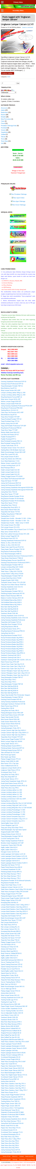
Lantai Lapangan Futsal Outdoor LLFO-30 (14, 856)
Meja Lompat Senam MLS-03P (10, 933)
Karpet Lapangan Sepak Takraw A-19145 (13, 1048)
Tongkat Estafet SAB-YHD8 (9, 580)
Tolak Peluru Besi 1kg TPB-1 (10, 788)
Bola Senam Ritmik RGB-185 (10, 719)
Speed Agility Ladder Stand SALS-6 (12, 971)
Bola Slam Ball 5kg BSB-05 (9, 688)
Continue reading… (8, 73)
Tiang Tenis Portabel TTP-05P (10, 417)
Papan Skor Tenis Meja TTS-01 (11, 1128)
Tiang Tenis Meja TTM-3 (8, 682)
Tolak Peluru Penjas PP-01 (9, 1092)
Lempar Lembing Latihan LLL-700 (11, 794)
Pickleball (4, 128)
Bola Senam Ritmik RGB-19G (10, 509)
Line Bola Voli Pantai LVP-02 (10, 434)
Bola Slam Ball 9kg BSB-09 (9, 607)
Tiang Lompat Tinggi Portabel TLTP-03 (13, 739)
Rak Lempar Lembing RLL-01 (10, 927)
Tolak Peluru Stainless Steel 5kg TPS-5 (13, 1088)
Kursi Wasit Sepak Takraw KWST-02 (12, 1070)
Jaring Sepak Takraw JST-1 (9, 743)
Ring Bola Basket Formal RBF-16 (11, 397)
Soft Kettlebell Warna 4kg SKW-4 (11, 604)
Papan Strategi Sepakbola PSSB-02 (12, 841)
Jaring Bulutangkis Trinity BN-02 (11, 1152)
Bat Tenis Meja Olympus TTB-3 (11, 1121)
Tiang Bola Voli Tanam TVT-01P (11, 938)
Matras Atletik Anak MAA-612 (10, 432)
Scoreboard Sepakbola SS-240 (10, 869)
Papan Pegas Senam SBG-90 (10, 1106)
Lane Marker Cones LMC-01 (10, 1015)
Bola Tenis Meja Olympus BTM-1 (11, 1024)
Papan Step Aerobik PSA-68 (10, 717)
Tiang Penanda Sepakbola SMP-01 (12, 1097)
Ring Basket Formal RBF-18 (10, 1079)
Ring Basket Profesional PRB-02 (11, 428)
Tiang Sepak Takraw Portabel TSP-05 (12, 549)
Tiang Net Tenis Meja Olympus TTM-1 (13, 980)
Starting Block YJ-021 (8, 516)
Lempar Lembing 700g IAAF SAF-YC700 (13, 805)
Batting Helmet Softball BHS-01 (11, 1028)
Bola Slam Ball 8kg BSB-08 (9, 609)
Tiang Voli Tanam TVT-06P (9, 481)
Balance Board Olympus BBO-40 (11, 595)
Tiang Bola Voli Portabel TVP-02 (11, 916)
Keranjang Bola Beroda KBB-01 (11, 931)
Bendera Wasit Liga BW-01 (9, 951)
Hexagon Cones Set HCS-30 (10, 852)
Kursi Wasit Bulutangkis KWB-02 (11, 1072)
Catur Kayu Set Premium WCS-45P (12, 412)
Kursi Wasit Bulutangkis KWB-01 (11, 554)
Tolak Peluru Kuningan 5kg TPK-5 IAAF (13, 1061)
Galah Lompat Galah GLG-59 (10, 474)
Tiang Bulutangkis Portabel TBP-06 (12, 697)
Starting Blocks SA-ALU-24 (9, 410)
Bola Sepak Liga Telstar (8, 757)
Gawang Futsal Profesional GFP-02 (12, 384)
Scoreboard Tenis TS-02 (8, 772)
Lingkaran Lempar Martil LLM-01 (11, 768)
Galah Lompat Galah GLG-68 (10, 470)
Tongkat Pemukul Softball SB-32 (11, 1033)
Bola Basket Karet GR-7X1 (9, 538)
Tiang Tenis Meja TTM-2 (8, 679)
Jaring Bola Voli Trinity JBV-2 (10, 774)
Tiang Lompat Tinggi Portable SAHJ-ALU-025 (15, 898)
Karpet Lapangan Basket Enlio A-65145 (13, 1052)
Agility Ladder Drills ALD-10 (9, 955)
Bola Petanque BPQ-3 (8, 467)
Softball (3, 134)
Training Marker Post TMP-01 (10, 1101)
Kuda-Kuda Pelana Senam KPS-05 (12, 783)
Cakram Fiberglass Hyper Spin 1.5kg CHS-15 (15, 673)
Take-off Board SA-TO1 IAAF (10, 752)
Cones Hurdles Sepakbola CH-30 (11, 1008)
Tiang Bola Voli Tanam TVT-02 (10, 935)
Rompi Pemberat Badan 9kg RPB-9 (12, 651)
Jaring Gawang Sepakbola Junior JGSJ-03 (14, 618)
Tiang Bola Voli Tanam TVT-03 (10, 865)
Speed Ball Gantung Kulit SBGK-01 (12, 960)
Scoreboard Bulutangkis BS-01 (10, 1134)
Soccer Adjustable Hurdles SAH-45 (12, 1013)
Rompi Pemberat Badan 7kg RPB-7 (12, 646)
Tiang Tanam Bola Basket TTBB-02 (12, 558)
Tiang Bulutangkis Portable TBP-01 (12, 386)
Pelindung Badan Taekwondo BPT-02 (12, 748)
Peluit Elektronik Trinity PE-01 (10, 1110)
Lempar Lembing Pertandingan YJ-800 (13, 814)
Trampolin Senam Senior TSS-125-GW (13, 582)
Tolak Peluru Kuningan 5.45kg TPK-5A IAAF (14, 891)
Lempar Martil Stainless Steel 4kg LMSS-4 (14, 913)
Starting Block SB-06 (7, 708)
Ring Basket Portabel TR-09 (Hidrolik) (13, 501)
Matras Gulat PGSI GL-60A (9, 1125)
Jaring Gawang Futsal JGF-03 (10, 977)
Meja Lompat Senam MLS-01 (10, 995)
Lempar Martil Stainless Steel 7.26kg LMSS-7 (15, 905)
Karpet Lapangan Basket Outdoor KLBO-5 (14, 863)
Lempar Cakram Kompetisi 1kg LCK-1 (13, 821)
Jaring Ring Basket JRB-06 (9, 626)
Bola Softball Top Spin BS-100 (10, 1037)
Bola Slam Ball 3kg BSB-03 (9, 693)
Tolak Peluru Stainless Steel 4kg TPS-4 (13, 1086)
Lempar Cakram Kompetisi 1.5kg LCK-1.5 (14, 819)
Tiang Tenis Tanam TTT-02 (9, 503)
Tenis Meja (4, 141)
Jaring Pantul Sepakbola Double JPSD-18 (14, 785)
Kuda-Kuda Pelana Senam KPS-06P (12, 715)
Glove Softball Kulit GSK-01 (9, 765)
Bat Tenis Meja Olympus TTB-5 (11, 874)
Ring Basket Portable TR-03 (10, 883)
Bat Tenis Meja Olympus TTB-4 (11, 876)
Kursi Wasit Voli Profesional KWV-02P (13, 478)
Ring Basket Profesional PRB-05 (11, 551)
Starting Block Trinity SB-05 (9, 975)
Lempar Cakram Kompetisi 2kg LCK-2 (13, 816)
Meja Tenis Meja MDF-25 (9, 589)
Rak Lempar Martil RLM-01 (9, 922)
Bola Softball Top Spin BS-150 (10, 1035)
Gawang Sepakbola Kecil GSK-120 (12, 997)
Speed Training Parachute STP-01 (11, 966)
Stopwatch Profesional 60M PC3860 (12, 1112)
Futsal (3, 123)
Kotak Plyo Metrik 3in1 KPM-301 (11, 459)
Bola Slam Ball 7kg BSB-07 (9, 611)
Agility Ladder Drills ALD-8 (9, 847)
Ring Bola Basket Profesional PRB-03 (13, 631)
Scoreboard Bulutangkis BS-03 (10, 1057)
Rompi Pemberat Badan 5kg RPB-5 (12, 642)
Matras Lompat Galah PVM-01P (11, 403)
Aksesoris (4, 108)
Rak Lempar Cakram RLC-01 (10, 929)
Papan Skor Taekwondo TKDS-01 (11, 1066)
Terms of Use (6, 1156)
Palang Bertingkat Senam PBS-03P (12, 713)
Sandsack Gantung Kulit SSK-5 (11, 655)
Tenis (2, 139)
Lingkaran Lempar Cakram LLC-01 (17, 24)
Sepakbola (4, 132)
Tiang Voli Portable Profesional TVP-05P (13, 425)
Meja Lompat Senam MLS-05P (10, 390)
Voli (2, 143)
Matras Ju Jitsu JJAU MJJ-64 (10, 545)
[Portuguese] (9, 90)
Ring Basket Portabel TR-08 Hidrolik (12, 498)
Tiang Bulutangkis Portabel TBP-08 (12, 684)
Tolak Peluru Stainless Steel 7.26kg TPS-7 (14, 1090)
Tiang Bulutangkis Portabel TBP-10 (12, 565)
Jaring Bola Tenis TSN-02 (9, 505)
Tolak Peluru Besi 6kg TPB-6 (10, 1141)
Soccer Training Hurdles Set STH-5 (12, 1011)
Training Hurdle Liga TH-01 (9, 1000)
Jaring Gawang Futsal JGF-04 (10, 1150)
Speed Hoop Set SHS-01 (9, 973)
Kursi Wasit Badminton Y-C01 (10, 461)
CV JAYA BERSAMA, (6, 1162)
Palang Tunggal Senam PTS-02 (11, 759)
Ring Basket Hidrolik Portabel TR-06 (12, 496)
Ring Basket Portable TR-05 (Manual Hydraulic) (16, 880)
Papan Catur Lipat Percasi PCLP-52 (12, 547)
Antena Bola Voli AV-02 (8, 1081)
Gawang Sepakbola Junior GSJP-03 (12, 615)
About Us (14, 1156)
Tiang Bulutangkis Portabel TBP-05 (12, 836)
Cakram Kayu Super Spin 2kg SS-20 (12, 664)
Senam (3, 130)
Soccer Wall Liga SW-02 (8, 988)
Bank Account (29, 1156)
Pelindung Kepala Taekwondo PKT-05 (12, 593)
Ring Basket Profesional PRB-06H (11, 408)
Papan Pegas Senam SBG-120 (11, 1103)
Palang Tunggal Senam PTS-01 (11, 942)
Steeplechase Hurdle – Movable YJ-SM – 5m (15, 520)
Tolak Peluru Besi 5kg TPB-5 (10, 1143)
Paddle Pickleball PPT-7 (8, 437)
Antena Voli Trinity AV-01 (8, 949)
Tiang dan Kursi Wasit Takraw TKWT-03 (13, 584)
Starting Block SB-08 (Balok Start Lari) (13, 450)
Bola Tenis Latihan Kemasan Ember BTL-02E (15, 534)
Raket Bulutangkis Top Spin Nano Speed (13, 829)
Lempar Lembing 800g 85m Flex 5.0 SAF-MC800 (16, 807)
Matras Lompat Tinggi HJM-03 (10, 1059)
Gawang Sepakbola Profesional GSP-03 (13, 381)
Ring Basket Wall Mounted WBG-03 (12, 1039)
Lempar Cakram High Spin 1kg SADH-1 (13, 735)
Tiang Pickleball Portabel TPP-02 (11, 419)
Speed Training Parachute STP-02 (11, 964)
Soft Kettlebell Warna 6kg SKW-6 (11, 602)
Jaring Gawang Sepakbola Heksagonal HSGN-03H (17, 490)
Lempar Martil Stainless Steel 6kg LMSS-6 (14, 907)
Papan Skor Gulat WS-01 (9, 1064)
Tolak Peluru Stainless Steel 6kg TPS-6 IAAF (15, 1041)
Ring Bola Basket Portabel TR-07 (11, 635)
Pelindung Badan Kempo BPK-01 (11, 871)
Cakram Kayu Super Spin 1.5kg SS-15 (13, 666)
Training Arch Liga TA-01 (8, 1002)
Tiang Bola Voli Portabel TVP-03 (11, 622)
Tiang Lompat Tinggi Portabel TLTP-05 (13, 1094)
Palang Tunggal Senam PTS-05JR (11, 476)
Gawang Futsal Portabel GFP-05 (11, 699)
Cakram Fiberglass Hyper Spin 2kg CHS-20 (15, 671)
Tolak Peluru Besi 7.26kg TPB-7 (11, 1139)
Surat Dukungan (6, 1159)
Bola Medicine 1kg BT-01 (9, 388)
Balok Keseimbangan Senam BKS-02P (13, 918)
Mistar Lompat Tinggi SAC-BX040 (11, 741)
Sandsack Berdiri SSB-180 (9, 613)
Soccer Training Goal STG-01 (10, 962)
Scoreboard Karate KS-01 (9, 1130)
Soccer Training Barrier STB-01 (11, 982)
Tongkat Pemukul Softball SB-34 (11, 1030)
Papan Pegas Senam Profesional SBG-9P (14, 1006)
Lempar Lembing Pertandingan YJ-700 (13, 812)
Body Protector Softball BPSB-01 (11, 953)
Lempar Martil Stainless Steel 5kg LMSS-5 (14, 911)
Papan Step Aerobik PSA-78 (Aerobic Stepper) (15, 695)
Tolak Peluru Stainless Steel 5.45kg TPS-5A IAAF (16, 889)
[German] (5, 90)
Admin (19, 27)
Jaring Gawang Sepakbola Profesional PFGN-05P (16, 406)
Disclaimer (22, 1159)
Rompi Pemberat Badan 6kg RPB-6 (12, 644)
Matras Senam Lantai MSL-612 (11, 463)
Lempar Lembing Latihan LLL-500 (11, 790)
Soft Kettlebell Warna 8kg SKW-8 (11, 600)
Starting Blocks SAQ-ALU (9, 801)
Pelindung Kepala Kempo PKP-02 (11, 750)
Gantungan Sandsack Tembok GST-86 (13, 704)
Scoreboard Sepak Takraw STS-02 (12, 1077)
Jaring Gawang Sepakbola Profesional (13, 620)
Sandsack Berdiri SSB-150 (9, 1017)
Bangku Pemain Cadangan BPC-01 (12, 1055)
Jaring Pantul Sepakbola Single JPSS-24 (13, 781)
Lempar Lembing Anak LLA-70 (10, 465)
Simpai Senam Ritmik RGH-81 (10, 724)
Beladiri (3, 117)
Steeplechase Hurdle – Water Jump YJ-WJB (15, 523)
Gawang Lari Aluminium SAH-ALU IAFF (13, 799)
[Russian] (10, 90)
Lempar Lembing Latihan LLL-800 (11, 796)
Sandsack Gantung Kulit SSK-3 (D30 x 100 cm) (16, 659)
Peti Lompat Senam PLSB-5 (10, 456)
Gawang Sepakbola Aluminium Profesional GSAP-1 (17, 556)
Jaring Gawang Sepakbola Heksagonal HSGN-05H (17, 487)
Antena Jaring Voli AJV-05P (9, 423)
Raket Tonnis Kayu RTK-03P (10, 662)
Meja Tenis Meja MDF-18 (9, 777)
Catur (2, 121)
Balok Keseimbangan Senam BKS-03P (13, 452)
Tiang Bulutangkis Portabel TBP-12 (12, 591)
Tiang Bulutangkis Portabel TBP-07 (12, 677)
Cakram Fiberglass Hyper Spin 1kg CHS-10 (15, 675)
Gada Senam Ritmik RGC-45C (10, 721)
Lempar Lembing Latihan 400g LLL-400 (13, 395)
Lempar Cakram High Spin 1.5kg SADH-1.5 (14, 732)
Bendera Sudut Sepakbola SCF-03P (12, 843)
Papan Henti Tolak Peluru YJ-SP (11, 885)
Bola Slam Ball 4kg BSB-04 (9, 690)
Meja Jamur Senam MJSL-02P (10, 399)
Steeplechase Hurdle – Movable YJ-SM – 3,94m (16, 518)
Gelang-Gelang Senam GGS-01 (11, 834)
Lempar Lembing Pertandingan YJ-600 (13, 810)
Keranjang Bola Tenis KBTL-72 (10, 507)
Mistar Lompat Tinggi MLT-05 (10, 536)
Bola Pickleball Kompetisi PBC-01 (11, 441)
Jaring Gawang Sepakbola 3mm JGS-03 (13, 1119)
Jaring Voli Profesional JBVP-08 (11, 485)
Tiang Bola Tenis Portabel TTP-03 (11, 624)
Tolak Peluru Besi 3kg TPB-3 (10, 1147)
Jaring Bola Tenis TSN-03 (9, 492)
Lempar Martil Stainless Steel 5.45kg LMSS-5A (15, 909)
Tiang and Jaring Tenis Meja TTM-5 (12, 827)
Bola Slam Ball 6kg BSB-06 (9, 686)
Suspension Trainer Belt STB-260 (11, 845)
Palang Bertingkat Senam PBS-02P (12, 896)
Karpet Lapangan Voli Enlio (9, 1050)
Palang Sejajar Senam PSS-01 (10, 991)
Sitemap (14, 1159)
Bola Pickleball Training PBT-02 (10, 443)
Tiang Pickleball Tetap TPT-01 (10, 421)
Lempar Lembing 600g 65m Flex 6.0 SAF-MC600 (16, 803)
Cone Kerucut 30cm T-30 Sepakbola (12, 1108)
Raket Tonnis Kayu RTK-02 (9, 706)
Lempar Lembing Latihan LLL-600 (11, 792)
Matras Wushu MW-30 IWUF (10, 1026)
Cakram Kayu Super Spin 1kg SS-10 (12, 668)
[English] (2, 90)
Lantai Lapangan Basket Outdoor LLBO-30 (14, 858)
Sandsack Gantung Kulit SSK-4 (11, 657)
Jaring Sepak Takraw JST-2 (9, 779)
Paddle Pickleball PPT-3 (8, 439)
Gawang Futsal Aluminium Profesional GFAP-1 (15, 562)
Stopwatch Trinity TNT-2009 (9, 1117)
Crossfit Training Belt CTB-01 (10, 838)
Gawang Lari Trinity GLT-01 (9, 726)
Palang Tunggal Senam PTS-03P (11, 894)
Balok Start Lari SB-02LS (9, 984)
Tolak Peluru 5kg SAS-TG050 (10, 569)
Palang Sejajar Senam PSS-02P (11, 900)
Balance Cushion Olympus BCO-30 (12, 598)
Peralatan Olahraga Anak (9, 125)
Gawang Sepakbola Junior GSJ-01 (12, 587)
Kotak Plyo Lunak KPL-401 (9, 454)
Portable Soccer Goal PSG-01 (10, 969)
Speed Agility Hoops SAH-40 (10, 823)
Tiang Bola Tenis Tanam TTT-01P (11, 920)
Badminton (4, 112)
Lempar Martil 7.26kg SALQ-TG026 (12, 573)
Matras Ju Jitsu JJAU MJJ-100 (11, 543)
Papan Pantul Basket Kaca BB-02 (11, 867)
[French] (3, 90)
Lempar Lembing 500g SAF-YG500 (12, 567)
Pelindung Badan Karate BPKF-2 (11, 746)
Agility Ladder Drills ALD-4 (9, 849)
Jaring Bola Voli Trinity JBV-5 (10, 710)
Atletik (8, 76)
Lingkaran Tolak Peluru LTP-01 (10, 770)
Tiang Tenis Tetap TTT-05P (9, 430)
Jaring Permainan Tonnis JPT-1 (11, 629)
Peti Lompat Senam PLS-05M (10, 525)
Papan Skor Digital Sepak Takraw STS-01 (14, 1075)
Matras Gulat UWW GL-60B (10, 761)
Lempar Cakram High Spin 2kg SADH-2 (13, 730)
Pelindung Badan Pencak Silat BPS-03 (13, 560)
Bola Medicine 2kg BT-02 (9, 414)
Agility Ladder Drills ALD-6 (9, 958)
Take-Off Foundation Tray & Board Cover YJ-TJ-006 (17, 529)
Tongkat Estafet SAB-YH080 (10, 832)
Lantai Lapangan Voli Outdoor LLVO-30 (13, 854)
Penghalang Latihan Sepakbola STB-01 (13, 1099)
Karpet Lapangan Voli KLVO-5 (10, 860)
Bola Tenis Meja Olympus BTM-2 (11, 1022)
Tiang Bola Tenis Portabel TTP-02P (12, 737)
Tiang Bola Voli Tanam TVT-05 (10, 512)
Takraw (3, 136)
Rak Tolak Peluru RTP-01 (9, 924)
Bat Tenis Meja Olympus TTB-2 (11, 878)
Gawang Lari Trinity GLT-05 (9, 947)
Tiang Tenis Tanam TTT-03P (9, 494)
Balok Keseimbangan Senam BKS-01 (12, 986)
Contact (21, 1156)
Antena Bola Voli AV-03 (8, 993)
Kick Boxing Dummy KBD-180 (10, 1004)
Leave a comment (27, 27)
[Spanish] (13, 90)
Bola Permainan (6, 119)
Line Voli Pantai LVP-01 (8, 944)
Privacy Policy (31, 1159)
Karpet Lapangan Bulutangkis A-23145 (13, 1046)
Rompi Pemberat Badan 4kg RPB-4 (12, 640)
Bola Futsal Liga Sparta (8, 754)
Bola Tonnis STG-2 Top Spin (10, 763)
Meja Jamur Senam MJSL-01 (10, 531)
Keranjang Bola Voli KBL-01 (9, 902)
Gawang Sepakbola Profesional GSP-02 (13, 540)
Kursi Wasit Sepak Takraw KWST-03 (12, 1068)
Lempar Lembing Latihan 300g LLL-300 (13, 392)
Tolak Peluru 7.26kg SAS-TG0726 (11, 571)
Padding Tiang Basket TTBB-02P (11, 514)
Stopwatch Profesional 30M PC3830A (13, 1114)
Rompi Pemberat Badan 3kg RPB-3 (12, 637)
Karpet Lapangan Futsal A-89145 (11, 1044)
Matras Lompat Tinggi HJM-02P (11, 401)
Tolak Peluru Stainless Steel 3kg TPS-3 (13, 1083)
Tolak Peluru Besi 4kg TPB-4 (10, 1145)
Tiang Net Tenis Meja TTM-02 (10, 940)
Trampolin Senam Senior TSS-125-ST (13, 448)
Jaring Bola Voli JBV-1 (8, 633)
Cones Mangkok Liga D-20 (9, 825)
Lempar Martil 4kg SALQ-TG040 (11, 578)
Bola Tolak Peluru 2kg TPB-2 (10, 1136)
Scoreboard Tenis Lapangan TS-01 (12, 1132)
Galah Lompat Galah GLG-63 (10, 472)
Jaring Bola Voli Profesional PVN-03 (12, 1123)
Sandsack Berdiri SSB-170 (9, 1019)
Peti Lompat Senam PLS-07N (10, 527)
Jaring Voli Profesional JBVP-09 (11, 483)
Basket (3, 114)
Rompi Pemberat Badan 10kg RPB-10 (13, 653)
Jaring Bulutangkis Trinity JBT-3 (11, 728)
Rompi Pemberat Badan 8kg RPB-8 (12, 649)
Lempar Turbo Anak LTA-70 (9, 445)
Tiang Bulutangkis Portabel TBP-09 (12, 576)
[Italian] (7, 90)
